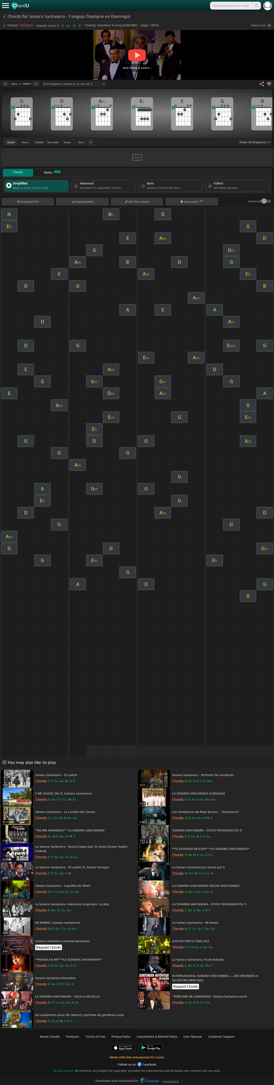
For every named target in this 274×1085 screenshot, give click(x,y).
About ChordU (50, 1036)
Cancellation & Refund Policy (157, 1036)
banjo (67, 142)
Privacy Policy (121, 1036)
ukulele (39, 142)
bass (81, 142)
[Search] (256, 6)
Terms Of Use (95, 1036)
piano (25, 142)
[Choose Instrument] (91, 142)
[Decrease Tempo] (5, 84)
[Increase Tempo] (36, 84)
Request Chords (48, 947)
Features (72, 1036)
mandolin (53, 142)
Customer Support (221, 1036)
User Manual (192, 1036)
